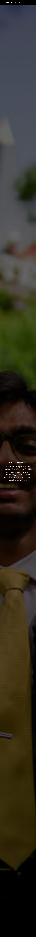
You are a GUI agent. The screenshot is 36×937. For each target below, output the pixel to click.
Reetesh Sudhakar (13, 3)
